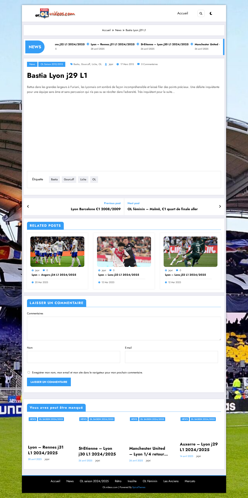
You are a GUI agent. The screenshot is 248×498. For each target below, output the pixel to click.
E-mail (128, 348)
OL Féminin (150, 481)
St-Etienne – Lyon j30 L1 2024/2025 (152, 44)
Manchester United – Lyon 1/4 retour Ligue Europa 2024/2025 (147, 451)
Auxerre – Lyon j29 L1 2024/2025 (199, 447)
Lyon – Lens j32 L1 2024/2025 (185, 275)
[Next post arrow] (220, 206)
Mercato (190, 481)
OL (100, 64)
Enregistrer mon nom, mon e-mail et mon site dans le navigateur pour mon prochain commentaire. (87, 372)
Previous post (112, 203)
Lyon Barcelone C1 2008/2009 (96, 209)
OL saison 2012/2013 (52, 64)
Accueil (182, 13)
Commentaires (35, 313)
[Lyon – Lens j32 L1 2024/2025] (191, 251)
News (32, 64)
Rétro (118, 481)
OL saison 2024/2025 (51, 419)
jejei (111, 64)
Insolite (132, 481)
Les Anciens (170, 481)
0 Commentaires (149, 64)
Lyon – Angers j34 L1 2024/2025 (54, 275)
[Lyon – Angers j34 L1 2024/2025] (57, 251)
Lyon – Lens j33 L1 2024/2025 (118, 275)
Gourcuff (85, 64)
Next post (134, 203)
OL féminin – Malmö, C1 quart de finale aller (163, 209)
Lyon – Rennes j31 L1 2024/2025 (100, 44)
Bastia (76, 64)
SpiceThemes (138, 487)
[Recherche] (201, 13)
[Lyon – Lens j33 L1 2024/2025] (124, 251)
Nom (30, 348)
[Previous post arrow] (28, 206)
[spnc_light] (211, 13)
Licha (94, 64)
